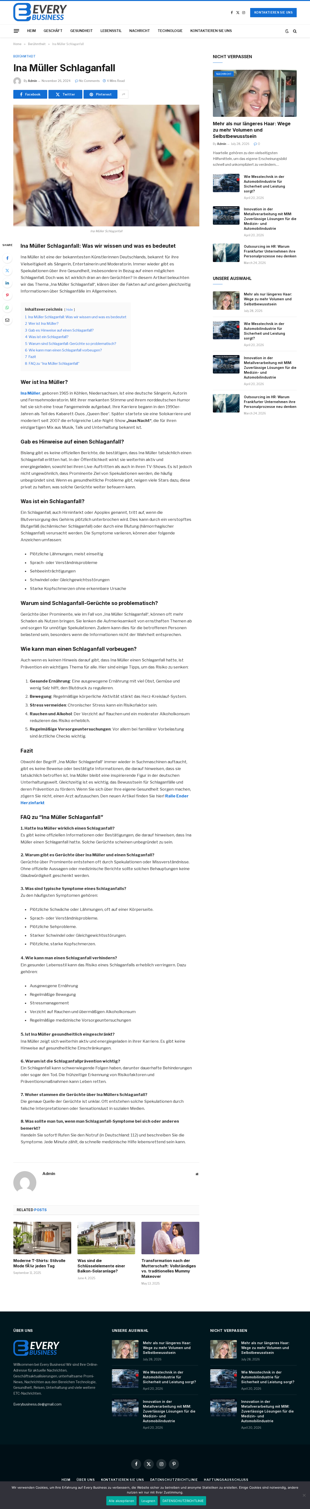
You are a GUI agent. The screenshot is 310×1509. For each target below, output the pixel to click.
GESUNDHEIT (81, 31)
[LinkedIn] (7, 283)
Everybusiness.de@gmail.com (37, 1404)
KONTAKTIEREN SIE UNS (273, 12)
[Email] (7, 320)
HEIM (31, 31)
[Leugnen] (304, 1495)
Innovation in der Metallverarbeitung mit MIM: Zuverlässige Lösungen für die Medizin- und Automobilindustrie (270, 218)
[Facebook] (7, 258)
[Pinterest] (7, 295)
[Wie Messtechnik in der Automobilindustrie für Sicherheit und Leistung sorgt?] (226, 183)
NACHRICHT (139, 31)
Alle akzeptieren (121, 1501)
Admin (32, 81)
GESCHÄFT (53, 31)
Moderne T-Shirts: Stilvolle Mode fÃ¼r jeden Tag (39, 1263)
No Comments (89, 81)
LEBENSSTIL (111, 31)
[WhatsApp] (7, 307)
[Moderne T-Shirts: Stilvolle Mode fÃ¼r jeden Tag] (42, 1238)
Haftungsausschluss (226, 1480)
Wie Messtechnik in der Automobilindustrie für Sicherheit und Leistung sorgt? (264, 184)
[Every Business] (40, 12)
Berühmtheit (24, 56)
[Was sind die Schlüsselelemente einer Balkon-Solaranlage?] (106, 1238)
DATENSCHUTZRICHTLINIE (174, 1480)
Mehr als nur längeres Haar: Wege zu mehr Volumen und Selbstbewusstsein (252, 130)
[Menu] (16, 30)
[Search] (294, 30)
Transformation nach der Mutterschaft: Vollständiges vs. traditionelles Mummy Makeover (168, 1268)
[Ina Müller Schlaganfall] (106, 165)
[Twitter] (7, 270)
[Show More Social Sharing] (123, 94)
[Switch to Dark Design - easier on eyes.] (287, 31)
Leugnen (148, 1501)
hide (69, 309)
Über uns (86, 1480)
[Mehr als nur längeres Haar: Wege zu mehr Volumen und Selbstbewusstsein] (255, 93)
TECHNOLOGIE (170, 31)
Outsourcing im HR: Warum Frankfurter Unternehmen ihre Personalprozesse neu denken (270, 251)
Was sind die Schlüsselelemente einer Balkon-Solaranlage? (101, 1266)
